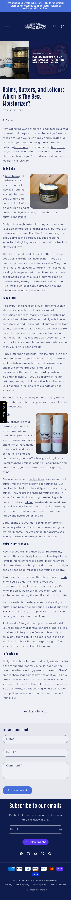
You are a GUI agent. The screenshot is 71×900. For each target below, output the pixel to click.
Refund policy (22, 885)
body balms (10, 237)
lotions (22, 217)
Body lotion (10, 422)
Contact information (37, 890)
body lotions (10, 458)
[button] (7, 26)
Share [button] (9, 120)
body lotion (58, 147)
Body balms (10, 661)
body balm (21, 147)
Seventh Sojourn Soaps (33, 880)
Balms (7, 611)
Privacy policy (39, 885)
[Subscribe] (60, 829)
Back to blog (38, 711)
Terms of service (58, 885)
